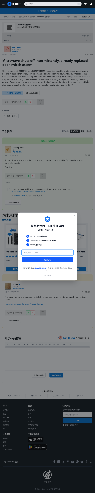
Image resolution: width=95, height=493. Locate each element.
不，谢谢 (47, 275)
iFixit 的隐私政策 (40, 268)
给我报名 (47, 260)
